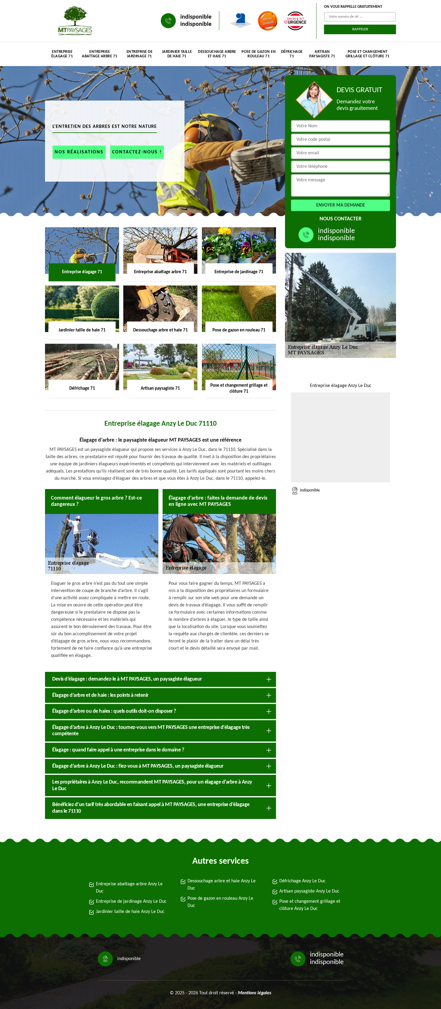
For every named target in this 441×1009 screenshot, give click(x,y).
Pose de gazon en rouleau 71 (259, 54)
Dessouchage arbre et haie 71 (217, 54)
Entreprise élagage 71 (62, 54)
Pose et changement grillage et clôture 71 (368, 54)
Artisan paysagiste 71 (322, 54)
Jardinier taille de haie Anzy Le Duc (130, 911)
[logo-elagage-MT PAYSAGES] (73, 21)
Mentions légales (254, 993)
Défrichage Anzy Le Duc (302, 881)
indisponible (196, 17)
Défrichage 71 (292, 54)
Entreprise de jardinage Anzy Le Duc (131, 901)
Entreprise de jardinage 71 (140, 54)
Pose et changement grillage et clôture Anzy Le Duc (309, 905)
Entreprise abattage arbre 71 (100, 54)
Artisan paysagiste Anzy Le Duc (309, 891)
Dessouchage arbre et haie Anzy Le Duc (222, 885)
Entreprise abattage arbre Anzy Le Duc (129, 888)
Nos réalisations (79, 152)
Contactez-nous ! (137, 152)
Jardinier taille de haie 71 (177, 54)
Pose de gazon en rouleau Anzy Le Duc (220, 902)
